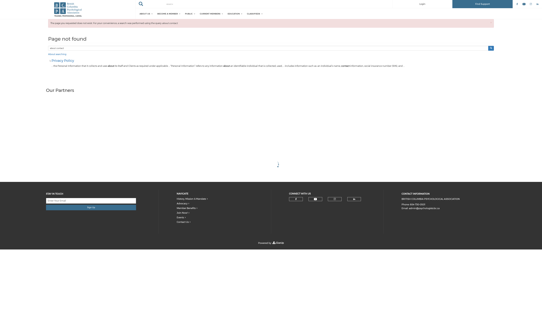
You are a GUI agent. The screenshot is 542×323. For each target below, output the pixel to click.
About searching (57, 54)
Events (180, 217)
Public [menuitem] (189, 14)
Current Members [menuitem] (210, 14)
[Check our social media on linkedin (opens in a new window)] (354, 199)
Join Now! (182, 213)
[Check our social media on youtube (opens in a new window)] (315, 199)
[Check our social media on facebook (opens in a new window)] (296, 199)
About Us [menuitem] (145, 14)
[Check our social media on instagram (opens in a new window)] (335, 199)
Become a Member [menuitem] (167, 14)
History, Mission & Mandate (191, 199)
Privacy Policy (63, 61)
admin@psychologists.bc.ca (424, 208)
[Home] (67, 9)
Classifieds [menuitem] (253, 14)
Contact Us (183, 222)
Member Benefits (186, 208)
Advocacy (182, 203)
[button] (491, 22)
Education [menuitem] (234, 14)
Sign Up (91, 207)
